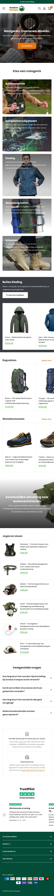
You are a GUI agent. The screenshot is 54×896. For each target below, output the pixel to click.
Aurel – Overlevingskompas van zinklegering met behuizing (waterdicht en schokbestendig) (34, 606)
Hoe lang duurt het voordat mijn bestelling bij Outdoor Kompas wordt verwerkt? (24, 678)
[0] (49, 8)
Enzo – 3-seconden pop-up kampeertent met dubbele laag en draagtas (35, 646)
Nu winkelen (27, 46)
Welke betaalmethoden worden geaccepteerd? (19, 713)
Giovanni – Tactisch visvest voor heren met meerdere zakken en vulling (34, 546)
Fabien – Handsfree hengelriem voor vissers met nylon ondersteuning (34, 566)
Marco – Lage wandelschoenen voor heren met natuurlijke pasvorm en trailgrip (18, 459)
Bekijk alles (46, 360)
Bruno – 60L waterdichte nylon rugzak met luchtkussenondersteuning (18, 400)
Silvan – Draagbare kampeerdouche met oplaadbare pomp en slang (35, 626)
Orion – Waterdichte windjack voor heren (18, 338)
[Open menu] (4, 8)
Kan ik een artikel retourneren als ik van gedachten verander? (22, 689)
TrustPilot (27, 789)
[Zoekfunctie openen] (39, 8)
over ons (22, 742)
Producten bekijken (15, 295)
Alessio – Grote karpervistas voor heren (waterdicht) (34, 585)
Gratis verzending (27, 2)
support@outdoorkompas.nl (33, 770)
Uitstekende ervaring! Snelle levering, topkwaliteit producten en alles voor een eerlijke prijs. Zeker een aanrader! (25, 814)
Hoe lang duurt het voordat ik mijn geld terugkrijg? (22, 701)
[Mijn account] (44, 8)
